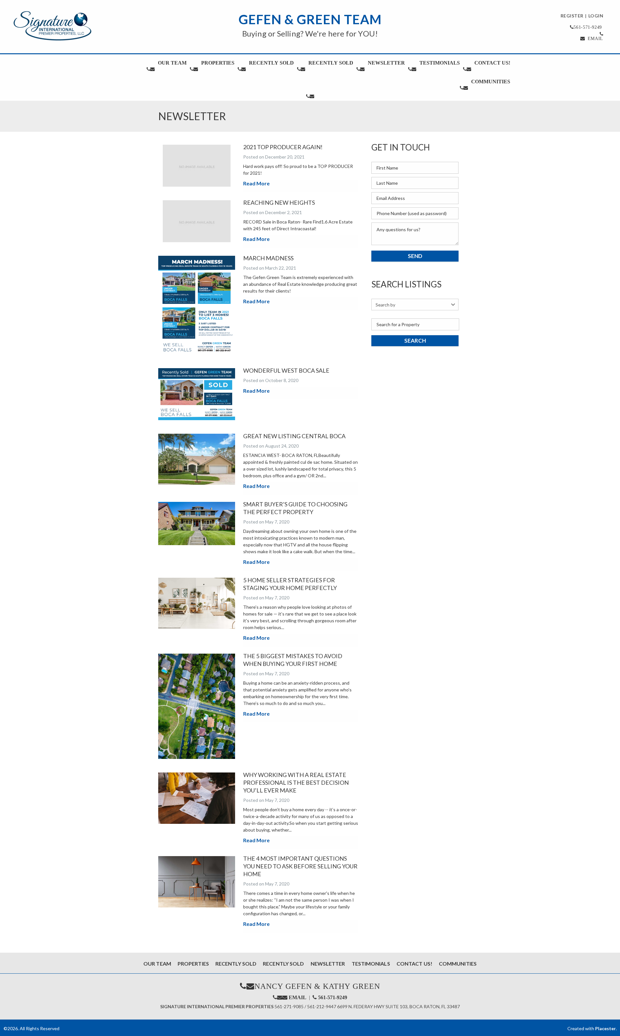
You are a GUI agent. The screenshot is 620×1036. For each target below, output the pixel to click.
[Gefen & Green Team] (52, 25)
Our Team (172, 62)
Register (572, 15)
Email (594, 38)
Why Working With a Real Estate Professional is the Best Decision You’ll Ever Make (296, 782)
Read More (256, 183)
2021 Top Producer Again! (283, 146)
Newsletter (386, 62)
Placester (605, 1028)
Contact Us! (492, 62)
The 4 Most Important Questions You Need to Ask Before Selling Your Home (300, 866)
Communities (490, 81)
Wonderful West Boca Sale (286, 370)
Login (596, 15)
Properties (217, 62)
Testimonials (439, 62)
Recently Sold (271, 62)
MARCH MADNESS (268, 258)
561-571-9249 (332, 997)
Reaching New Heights (279, 202)
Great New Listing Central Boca (294, 436)
